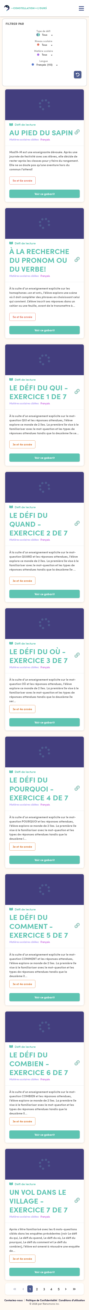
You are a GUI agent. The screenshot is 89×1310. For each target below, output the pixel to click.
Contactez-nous (13, 1300)
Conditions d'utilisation (72, 1300)
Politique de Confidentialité (42, 1300)
